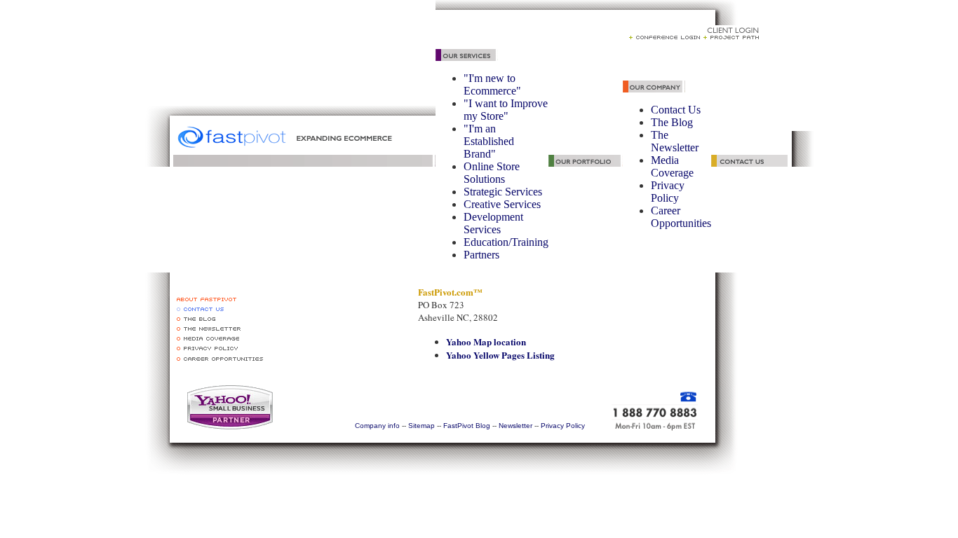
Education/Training (506, 242)
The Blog (672, 122)
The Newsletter (675, 141)
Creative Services (502, 204)
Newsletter (515, 425)
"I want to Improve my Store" (506, 109)
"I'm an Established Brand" (489, 141)
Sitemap (421, 425)
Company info (377, 425)
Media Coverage (672, 166)
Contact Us (676, 110)
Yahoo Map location (486, 341)
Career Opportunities (681, 217)
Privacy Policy (667, 191)
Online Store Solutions (492, 172)
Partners (481, 255)
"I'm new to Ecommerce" (492, 84)
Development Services (493, 223)
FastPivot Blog (465, 425)
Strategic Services (503, 192)
